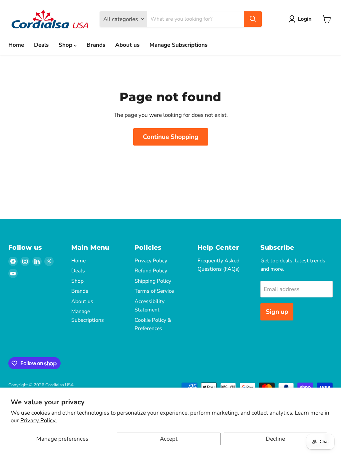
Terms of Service (154, 291)
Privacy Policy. (38, 420)
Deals (41, 45)
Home (16, 45)
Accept (168, 439)
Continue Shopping (170, 137)
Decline (275, 439)
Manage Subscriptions (178, 45)
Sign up (277, 311)
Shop (66, 45)
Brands (96, 45)
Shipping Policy (153, 281)
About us (127, 45)
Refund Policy (151, 270)
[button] (301, 19)
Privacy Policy (151, 260)
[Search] (253, 19)
